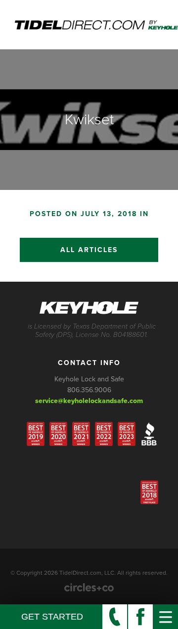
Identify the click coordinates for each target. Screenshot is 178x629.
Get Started (52, 617)
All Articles (89, 250)
